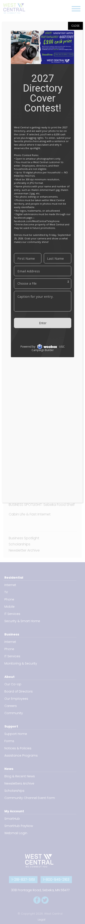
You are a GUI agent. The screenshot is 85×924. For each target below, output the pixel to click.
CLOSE (75, 26)
